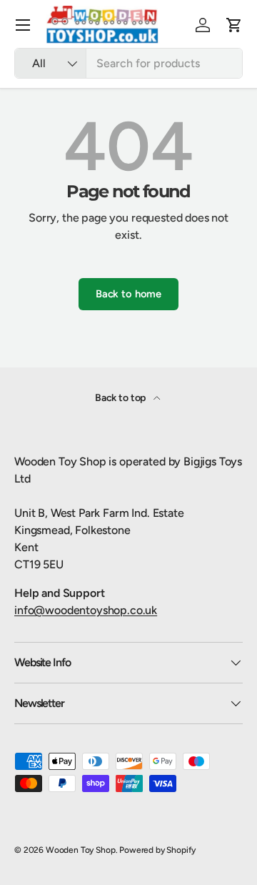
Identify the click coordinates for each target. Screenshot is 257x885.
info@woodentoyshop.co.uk (85, 610)
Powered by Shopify (157, 850)
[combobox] (128, 63)
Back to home (128, 293)
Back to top (121, 398)
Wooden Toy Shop (81, 850)
